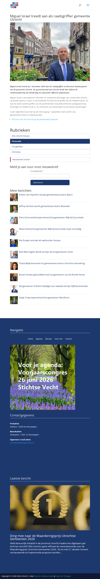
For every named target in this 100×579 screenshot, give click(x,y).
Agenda (39, 339)
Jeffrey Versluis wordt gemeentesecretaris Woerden (44, 206)
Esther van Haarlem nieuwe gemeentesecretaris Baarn (46, 194)
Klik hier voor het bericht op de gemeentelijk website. (35, 119)
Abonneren (38, 182)
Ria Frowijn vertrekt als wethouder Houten (40, 240)
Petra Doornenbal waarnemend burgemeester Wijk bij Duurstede (51, 217)
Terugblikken (17, 146)
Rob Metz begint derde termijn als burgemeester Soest (46, 252)
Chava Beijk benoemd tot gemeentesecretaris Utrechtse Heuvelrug (52, 263)
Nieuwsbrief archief (21, 159)
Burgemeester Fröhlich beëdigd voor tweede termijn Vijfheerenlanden (53, 286)
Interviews (16, 152)
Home (30, 339)
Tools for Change (63, 576)
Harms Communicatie (44, 576)
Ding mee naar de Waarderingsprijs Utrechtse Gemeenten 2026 (43, 537)
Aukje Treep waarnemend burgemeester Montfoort (44, 297)
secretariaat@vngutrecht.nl (22, 442)
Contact (68, 339)
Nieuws (48, 339)
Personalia (16, 141)
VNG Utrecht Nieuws (21, 136)
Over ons (59, 339)
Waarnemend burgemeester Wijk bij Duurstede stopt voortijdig (50, 229)
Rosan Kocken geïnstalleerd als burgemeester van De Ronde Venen (52, 274)
